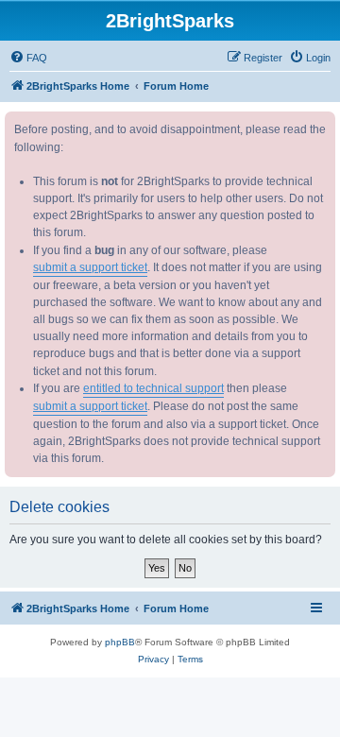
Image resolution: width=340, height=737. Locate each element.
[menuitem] (28, 57)
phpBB (120, 642)
